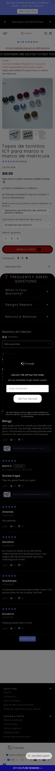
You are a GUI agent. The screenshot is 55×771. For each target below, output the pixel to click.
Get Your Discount (27, 398)
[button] (27, 768)
